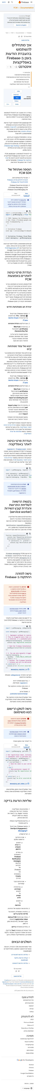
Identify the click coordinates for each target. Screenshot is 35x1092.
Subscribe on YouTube (27, 1028)
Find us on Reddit (29, 1022)
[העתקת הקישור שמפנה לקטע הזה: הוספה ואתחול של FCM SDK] (17, 173)
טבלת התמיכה (25, 131)
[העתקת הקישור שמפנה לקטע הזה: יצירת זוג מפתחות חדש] (29, 310)
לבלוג (32, 1019)
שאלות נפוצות (30, 1053)
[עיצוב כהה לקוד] (27, 211)
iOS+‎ (18, 91)
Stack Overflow (29, 1041)
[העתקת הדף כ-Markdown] (10, 66)
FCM (16, 8)
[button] (26, 194)
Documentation (27, 8)
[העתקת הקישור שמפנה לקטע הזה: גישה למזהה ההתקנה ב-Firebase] (29, 581)
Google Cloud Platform (27, 1073)
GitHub (32, 1011)
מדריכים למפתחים (28, 1000)
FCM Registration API (12, 248)
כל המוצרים (30, 1076)
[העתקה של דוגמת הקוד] (29, 211)
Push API (13, 127)
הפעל (7, 33)
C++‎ (8, 104)
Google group (30, 1044)
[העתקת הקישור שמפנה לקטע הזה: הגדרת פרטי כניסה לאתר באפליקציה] (7, 444)
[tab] (26, 194)
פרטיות (26, 1083)
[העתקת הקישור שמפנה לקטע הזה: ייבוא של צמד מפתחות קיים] (25, 349)
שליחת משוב (25, 40)
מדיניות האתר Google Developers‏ (12, 984)
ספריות (32, 1009)
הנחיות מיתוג (30, 1050)
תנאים (32, 1083)
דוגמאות (31, 1006)
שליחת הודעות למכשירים (19, 955)
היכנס (4, 2)
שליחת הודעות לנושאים (20, 963)
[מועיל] (21, 36)
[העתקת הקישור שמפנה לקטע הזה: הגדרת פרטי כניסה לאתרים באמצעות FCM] (23, 279)
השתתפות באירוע (29, 1031)
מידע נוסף (23, 200)
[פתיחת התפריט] (31, 2)
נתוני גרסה (31, 1047)
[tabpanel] (17, 219)
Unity (16, 104)
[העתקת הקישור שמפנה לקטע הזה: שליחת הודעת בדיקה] (29, 804)
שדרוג (9, 204)
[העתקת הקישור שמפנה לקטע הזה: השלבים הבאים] (10, 942)
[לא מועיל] (19, 36)
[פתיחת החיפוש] (12, 2)
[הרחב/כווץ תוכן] (23, 72)
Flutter (16, 101)
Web (17, 98)
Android (16, 94)
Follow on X (30, 1025)
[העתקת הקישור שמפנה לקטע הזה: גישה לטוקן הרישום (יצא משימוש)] (12, 712)
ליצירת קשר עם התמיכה (27, 1039)
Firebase (29, 33)
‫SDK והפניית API (29, 1003)
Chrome (31, 1067)
